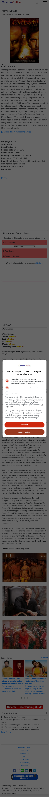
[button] (24, 393)
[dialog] (24, 398)
